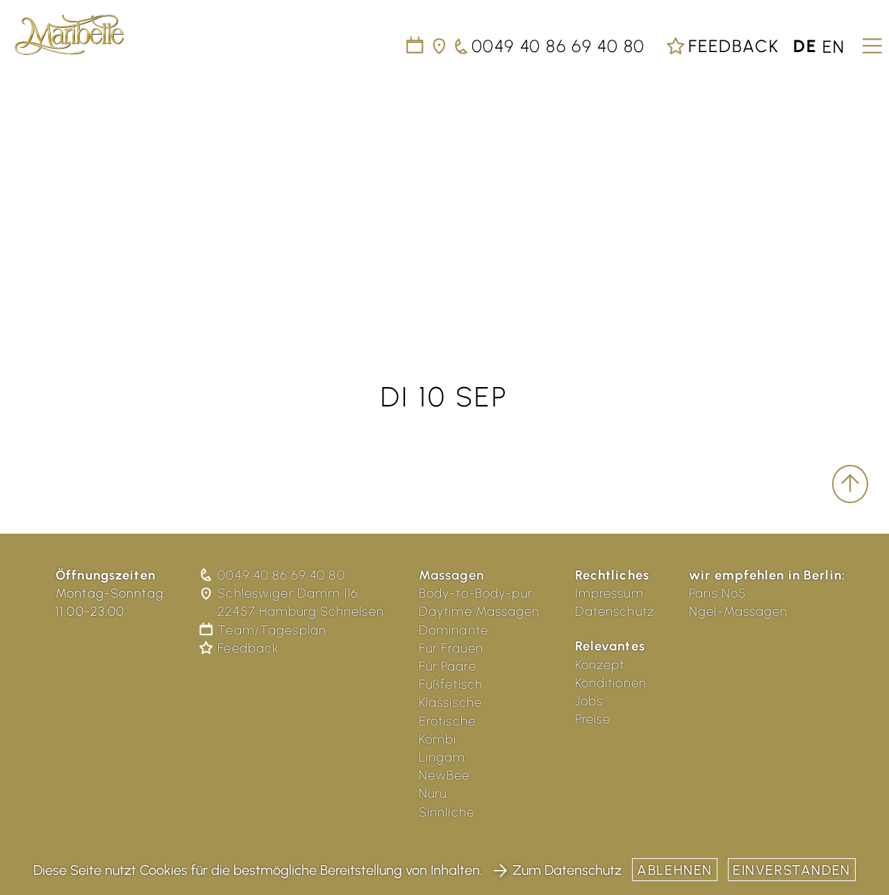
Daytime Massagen (479, 611)
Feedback (731, 45)
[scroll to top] (850, 484)
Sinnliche (446, 812)
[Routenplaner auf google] (440, 45)
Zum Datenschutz (567, 870)
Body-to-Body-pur (476, 593)
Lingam (442, 757)
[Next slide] (861, 189)
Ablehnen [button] (675, 870)
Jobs (589, 701)
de (805, 45)
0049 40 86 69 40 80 (280, 575)
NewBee (444, 775)
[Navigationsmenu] (870, 41)
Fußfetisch (451, 684)
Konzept (600, 665)
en (833, 45)
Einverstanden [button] (792, 870)
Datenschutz (614, 611)
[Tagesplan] (415, 45)
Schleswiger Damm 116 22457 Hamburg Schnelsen (300, 602)
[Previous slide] (28, 189)
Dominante (453, 630)
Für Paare (447, 666)
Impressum (609, 593)
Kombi (438, 739)
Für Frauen (451, 648)
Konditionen (611, 683)
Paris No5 (717, 593)
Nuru (433, 793)
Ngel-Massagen (738, 611)
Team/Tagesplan (271, 630)
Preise (593, 719)
